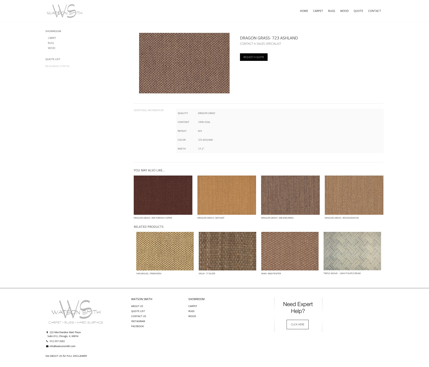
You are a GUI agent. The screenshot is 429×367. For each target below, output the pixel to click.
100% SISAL (204, 122)
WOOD (51, 48)
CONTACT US (138, 316)
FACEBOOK (137, 326)
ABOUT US (137, 306)
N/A (200, 130)
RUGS (51, 43)
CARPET (52, 38)
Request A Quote (253, 57)
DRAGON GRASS (206, 113)
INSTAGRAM (138, 321)
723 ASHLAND (205, 139)
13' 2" (201, 148)
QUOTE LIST (138, 311)
